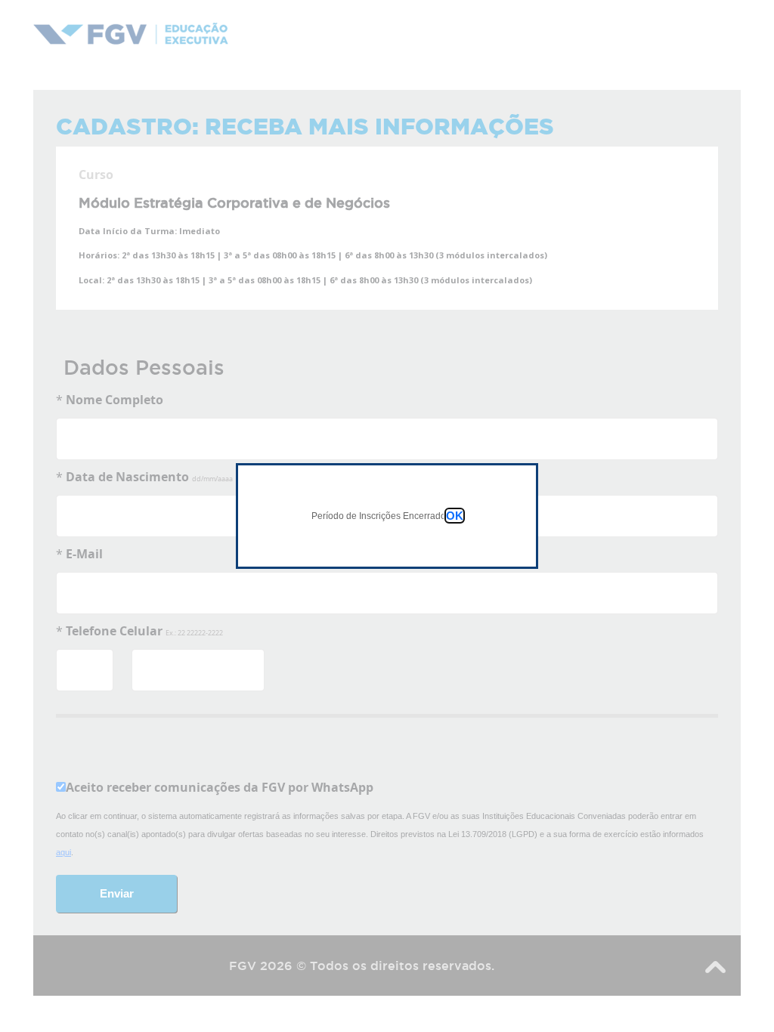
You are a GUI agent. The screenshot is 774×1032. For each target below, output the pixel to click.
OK (454, 515)
